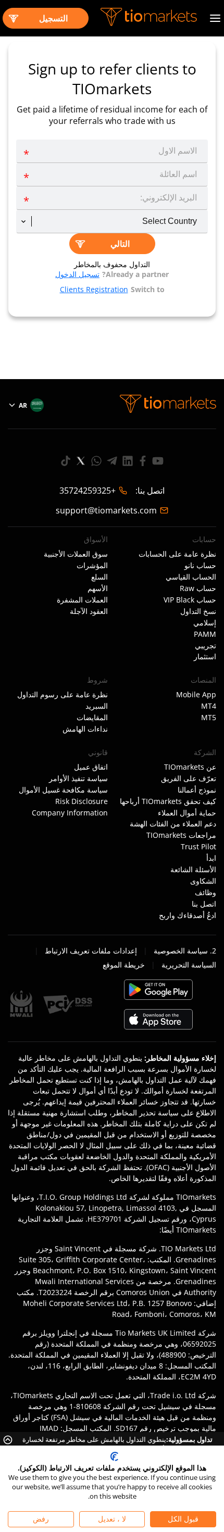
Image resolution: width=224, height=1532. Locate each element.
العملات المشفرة (82, 600)
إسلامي (204, 622)
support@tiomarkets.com (106, 510)
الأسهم (98, 588)
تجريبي (205, 645)
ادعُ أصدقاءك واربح (187, 915)
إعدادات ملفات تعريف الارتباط (91, 951)
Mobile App (196, 694)
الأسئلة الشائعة (193, 869)
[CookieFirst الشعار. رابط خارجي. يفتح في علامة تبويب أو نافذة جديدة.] (114, 1456)
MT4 (208, 706)
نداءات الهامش (85, 729)
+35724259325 (87, 490)
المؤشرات (92, 565)
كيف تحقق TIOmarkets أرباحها (168, 801)
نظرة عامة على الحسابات (177, 554)
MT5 (208, 717)
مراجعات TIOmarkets (181, 835)
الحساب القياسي (191, 577)
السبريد (96, 706)
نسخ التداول (198, 611)
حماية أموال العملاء (187, 813)
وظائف (205, 892)
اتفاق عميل (91, 767)
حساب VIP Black (190, 600)
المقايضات (92, 717)
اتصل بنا (204, 904)
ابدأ (211, 858)
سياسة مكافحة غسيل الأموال (63, 790)
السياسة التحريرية (188, 965)
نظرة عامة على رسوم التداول (62, 694)
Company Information (70, 813)
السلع (99, 577)
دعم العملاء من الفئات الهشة (173, 823)
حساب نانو (200, 565)
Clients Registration (94, 289)
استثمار (205, 656)
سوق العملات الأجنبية (76, 554)
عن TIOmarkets (190, 767)
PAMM (205, 634)
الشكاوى (203, 881)
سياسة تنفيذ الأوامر (78, 778)
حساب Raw (198, 588)
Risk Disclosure (81, 801)
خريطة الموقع (124, 965)
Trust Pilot (198, 846)
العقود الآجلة (89, 611)
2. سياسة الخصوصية (185, 951)
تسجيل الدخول (77, 274)
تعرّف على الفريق (188, 778)
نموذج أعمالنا (197, 790)
